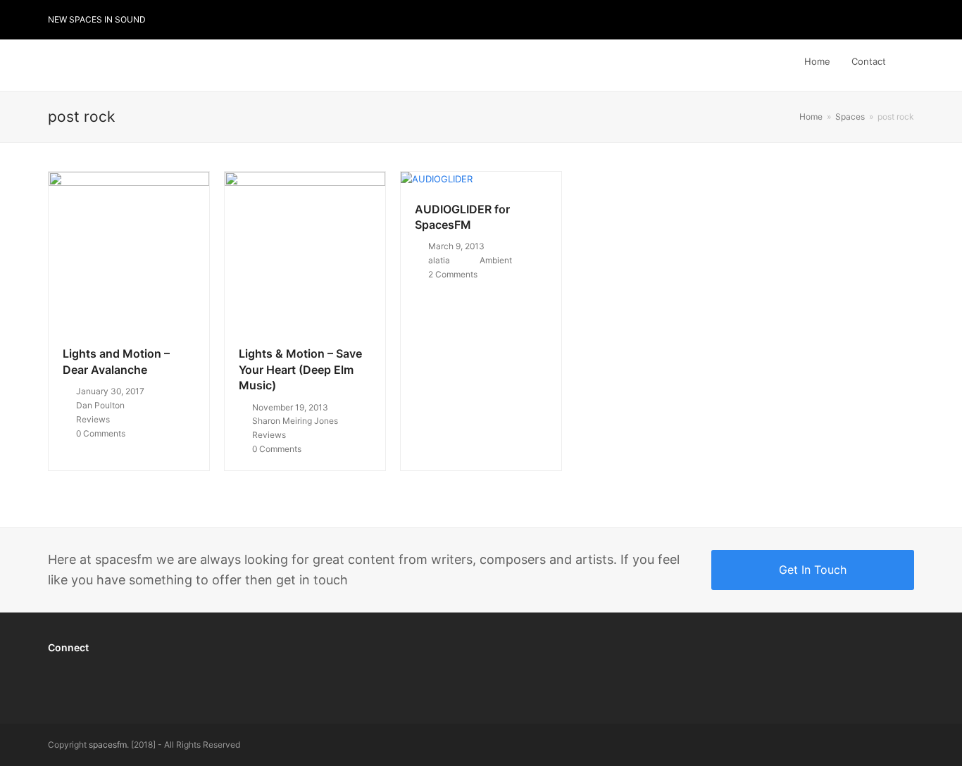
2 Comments (452, 274)
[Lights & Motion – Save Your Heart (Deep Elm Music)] (305, 250)
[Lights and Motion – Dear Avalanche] (129, 250)
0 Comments (100, 433)
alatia (439, 260)
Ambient (496, 260)
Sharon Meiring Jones (295, 420)
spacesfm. (109, 744)
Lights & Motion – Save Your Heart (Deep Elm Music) (300, 369)
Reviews (93, 419)
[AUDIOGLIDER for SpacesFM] (437, 178)
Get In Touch (813, 570)
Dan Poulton (100, 405)
